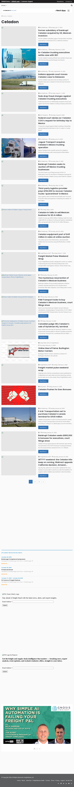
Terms (52, 780)
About (23, 780)
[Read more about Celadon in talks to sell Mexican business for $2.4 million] (18, 218)
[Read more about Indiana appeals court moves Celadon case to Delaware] (18, 80)
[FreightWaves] (9, 10)
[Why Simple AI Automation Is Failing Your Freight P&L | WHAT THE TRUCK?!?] (37, 725)
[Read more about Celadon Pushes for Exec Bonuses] (18, 395)
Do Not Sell (69, 780)
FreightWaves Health (38, 780)
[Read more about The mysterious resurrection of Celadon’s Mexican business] (18, 283)
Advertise (29, 780)
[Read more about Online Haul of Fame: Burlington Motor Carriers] (18, 351)
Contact (47, 780)
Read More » (43, 44)
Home (4, 16)
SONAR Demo (5, 1)
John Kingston (44, 115)
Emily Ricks (43, 386)
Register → (4, 563)
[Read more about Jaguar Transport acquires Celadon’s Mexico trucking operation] (18, 148)
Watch (60, 10)
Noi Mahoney (44, 27)
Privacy (57, 780)
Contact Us (69, 1)
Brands (3, 5)
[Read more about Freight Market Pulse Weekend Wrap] (18, 262)
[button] (37, 744)
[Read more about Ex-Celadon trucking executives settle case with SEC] (18, 58)
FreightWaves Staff (45, 253)
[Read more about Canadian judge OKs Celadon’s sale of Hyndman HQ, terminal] (18, 329)
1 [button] (34, 748)
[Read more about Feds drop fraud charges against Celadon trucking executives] (18, 102)
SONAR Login (16, 1)
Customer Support (27, 1)
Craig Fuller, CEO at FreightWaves (49, 343)
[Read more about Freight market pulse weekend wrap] (18, 373)
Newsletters (60, 1)
